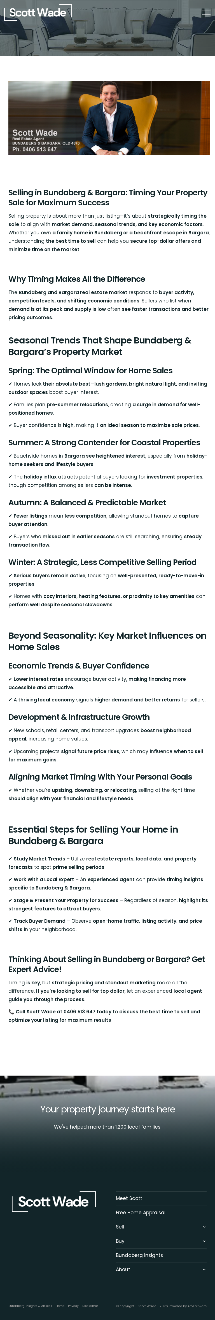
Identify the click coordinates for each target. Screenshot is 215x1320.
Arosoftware (197, 1306)
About (123, 1269)
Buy (120, 1241)
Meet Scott (129, 1198)
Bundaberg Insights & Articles (30, 1306)
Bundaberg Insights (139, 1255)
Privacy (73, 1306)
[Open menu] (206, 12)
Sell (120, 1226)
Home (60, 1306)
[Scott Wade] (38, 12)
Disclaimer (90, 1306)
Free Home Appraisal (140, 1212)
